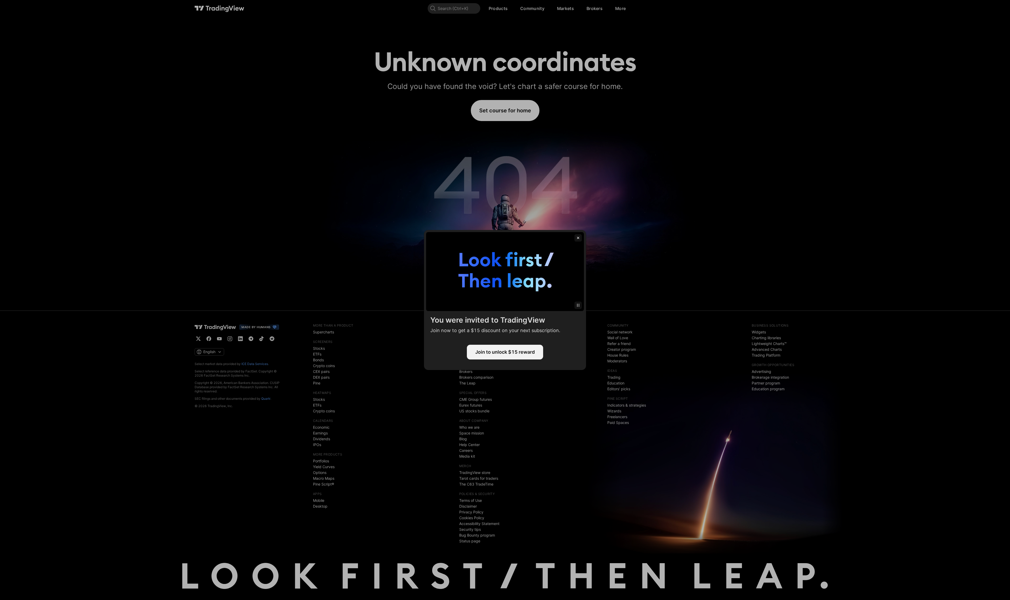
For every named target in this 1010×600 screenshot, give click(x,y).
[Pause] (578, 305)
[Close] (578, 238)
